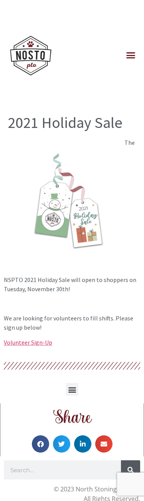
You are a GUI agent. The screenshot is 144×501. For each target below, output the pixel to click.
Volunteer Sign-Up (28, 342)
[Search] (130, 469)
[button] (130, 55)
